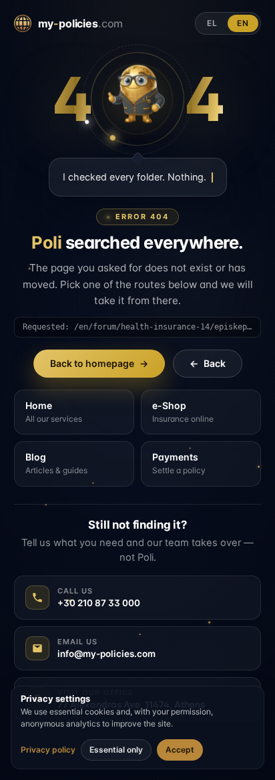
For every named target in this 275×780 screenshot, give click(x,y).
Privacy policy (48, 750)
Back (208, 363)
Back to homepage (99, 363)
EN (243, 23)
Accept (180, 750)
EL (212, 23)
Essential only (116, 750)
